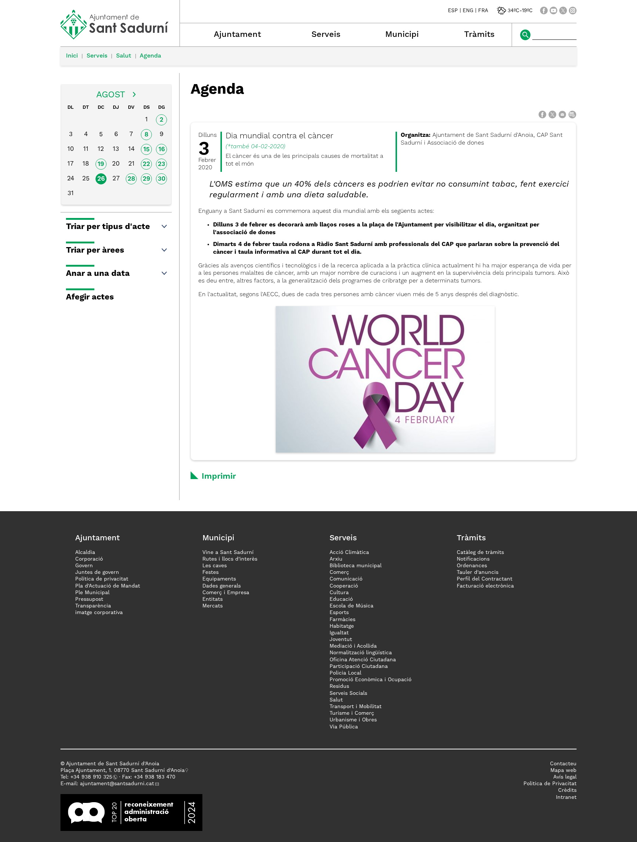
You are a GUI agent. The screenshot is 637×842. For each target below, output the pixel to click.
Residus (339, 686)
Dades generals (221, 586)
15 (146, 149)
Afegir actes (90, 297)
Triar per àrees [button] (95, 250)
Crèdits (567, 790)
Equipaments (219, 579)
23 (161, 164)
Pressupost (89, 599)
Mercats (212, 606)
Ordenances (472, 565)
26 (101, 179)
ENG (468, 10)
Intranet (566, 797)
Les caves (214, 565)
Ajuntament (237, 35)
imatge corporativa (99, 612)
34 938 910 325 (92, 777)
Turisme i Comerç (352, 713)
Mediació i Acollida (353, 646)
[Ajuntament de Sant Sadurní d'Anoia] (120, 37)
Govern (84, 565)
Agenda (150, 56)
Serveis (326, 35)
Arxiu (336, 559)
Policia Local (345, 673)
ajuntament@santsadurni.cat (117, 783)
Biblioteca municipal (356, 565)
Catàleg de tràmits (480, 552)
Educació (341, 599)
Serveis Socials (348, 693)
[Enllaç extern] (131, 812)
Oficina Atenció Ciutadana (363, 659)
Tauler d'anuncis (477, 572)
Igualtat (339, 632)
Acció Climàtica (349, 552)
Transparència (93, 606)
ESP (453, 10)
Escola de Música (351, 606)
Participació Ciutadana (359, 666)
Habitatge (342, 626)
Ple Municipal (92, 592)
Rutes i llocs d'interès (229, 559)
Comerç (339, 572)
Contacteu (563, 763)
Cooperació (344, 586)
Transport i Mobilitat (356, 706)
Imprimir (219, 476)
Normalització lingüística (361, 652)
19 (101, 164)
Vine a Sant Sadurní (228, 552)
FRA (483, 10)
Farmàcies (342, 619)
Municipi (402, 35)
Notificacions (473, 559)
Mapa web (563, 770)
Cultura (339, 592)
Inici (72, 56)
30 (162, 179)
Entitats (212, 599)
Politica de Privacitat (550, 783)
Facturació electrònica (485, 586)
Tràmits (479, 35)
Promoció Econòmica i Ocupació (370, 679)
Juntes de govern (97, 572)
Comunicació (346, 579)
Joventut (341, 639)
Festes (210, 572)
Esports (339, 612)
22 (146, 164)
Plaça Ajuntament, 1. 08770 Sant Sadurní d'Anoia (122, 770)
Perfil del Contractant (484, 579)
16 (162, 149)
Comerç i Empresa (225, 592)
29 (146, 179)
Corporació (89, 559)
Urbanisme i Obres (353, 720)
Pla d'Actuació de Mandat (107, 586)
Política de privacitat (101, 579)
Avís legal (565, 777)
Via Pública (344, 727)
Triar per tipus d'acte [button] (108, 227)
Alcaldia (85, 552)
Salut (123, 56)
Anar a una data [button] (98, 274)
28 (131, 179)
